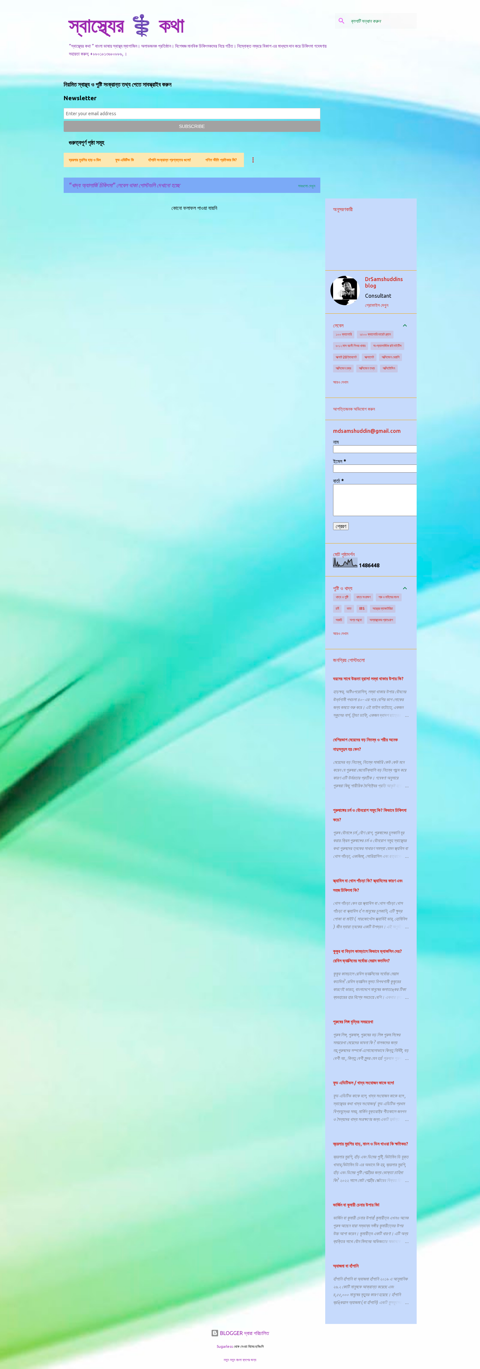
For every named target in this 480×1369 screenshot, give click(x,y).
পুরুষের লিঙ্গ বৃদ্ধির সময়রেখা (353, 1021)
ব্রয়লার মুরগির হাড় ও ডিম (85, 160)
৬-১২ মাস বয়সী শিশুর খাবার (350, 346)
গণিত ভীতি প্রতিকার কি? (221, 160)
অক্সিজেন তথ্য (367, 368)
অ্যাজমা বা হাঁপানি (346, 1265)
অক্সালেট (369, 357)
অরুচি (339, 620)
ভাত (349, 608)
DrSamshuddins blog (384, 282)
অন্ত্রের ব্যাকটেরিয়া (383, 608)
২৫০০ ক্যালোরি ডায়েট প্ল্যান (375, 334)
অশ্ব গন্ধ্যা (356, 620)
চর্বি (337, 608)
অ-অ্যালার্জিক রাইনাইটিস (387, 346)
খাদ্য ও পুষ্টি (342, 597)
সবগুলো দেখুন (306, 186)
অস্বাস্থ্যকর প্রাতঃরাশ (381, 620)
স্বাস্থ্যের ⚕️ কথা (126, 24)
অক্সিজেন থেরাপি (390, 357)
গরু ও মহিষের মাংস (388, 597)
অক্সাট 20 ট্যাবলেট (346, 357)
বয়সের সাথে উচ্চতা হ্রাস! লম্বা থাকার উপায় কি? (368, 678)
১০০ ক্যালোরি (344, 334)
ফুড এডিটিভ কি (124, 160)
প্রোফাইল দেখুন (376, 305)
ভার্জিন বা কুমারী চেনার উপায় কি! (356, 1204)
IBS (362, 608)
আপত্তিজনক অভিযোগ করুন (354, 409)
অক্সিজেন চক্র (343, 368)
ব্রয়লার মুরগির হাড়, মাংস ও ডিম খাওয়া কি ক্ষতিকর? (370, 1143)
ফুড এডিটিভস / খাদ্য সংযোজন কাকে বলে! (363, 1082)
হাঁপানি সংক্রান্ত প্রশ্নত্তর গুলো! (169, 160)
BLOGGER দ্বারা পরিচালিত (244, 1333)
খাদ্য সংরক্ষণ (363, 597)
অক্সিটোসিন (389, 368)
